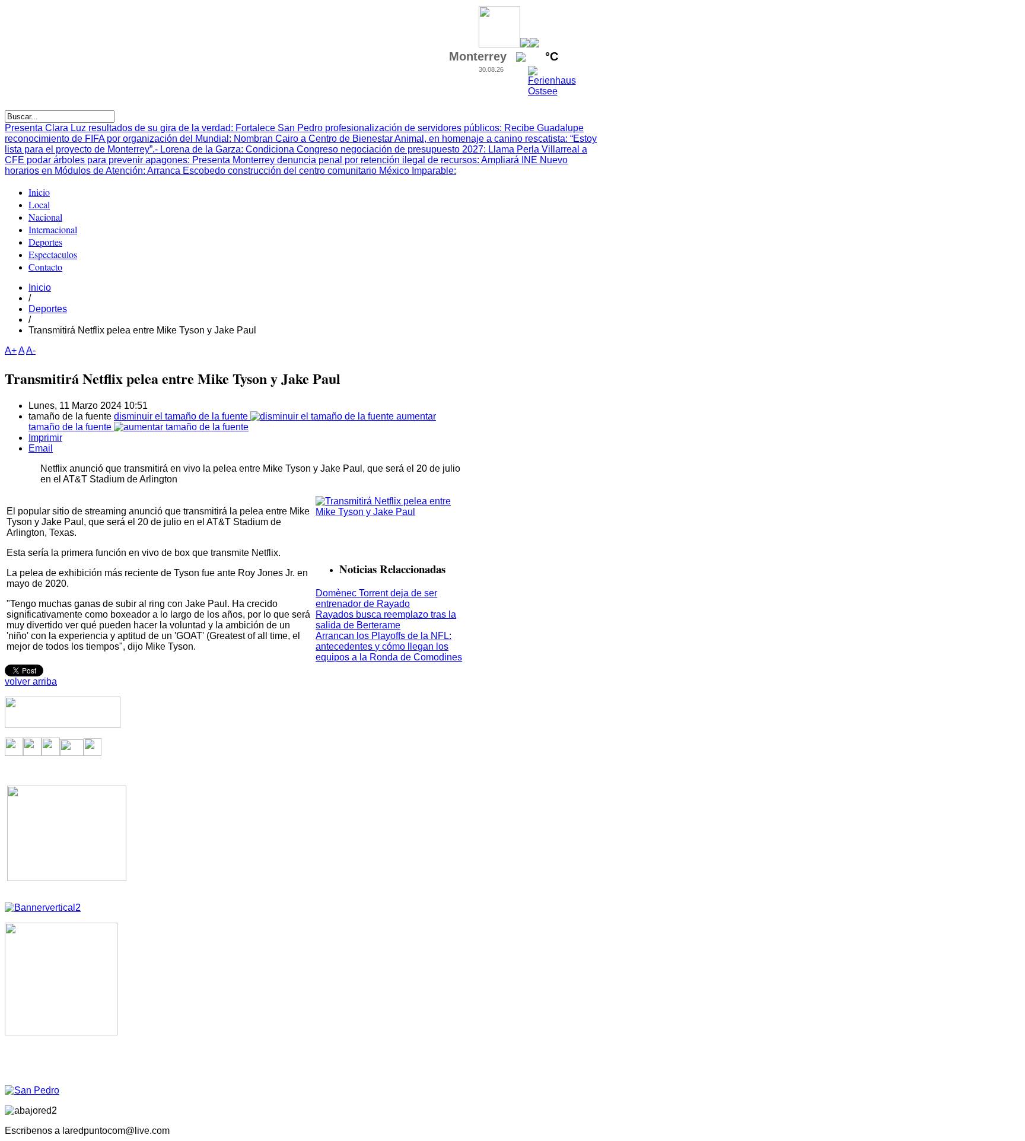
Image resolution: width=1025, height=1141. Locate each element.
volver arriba (31, 681)
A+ (11, 350)
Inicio (39, 287)
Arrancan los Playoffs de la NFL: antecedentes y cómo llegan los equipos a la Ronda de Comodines (389, 646)
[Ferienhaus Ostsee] (552, 91)
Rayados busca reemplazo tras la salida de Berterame (386, 619)
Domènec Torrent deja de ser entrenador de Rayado (376, 598)
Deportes (47, 309)
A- (31, 350)
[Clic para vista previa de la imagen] (390, 512)
